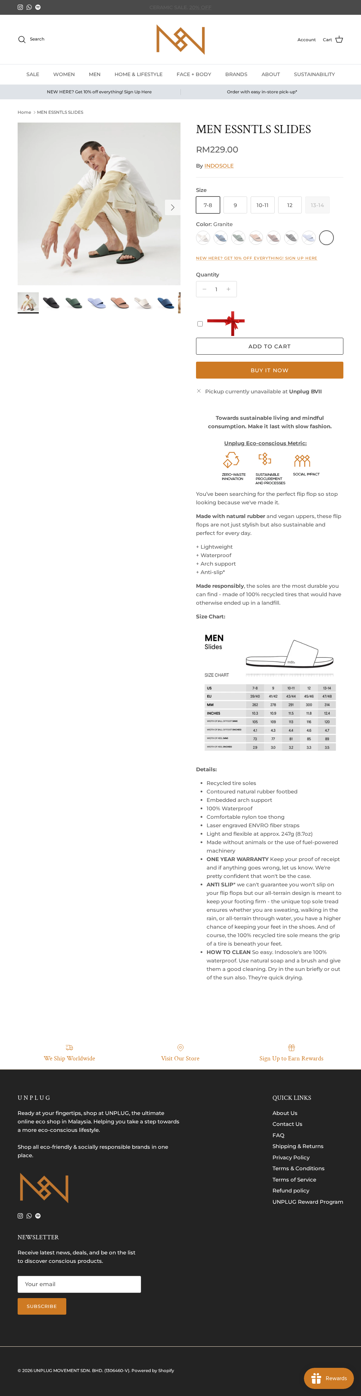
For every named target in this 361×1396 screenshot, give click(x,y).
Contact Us (287, 1124)
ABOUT (271, 74)
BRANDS (236, 74)
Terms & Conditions (299, 1168)
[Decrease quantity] (202, 289)
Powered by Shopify (152, 1370)
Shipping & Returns (298, 1146)
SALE (32, 74)
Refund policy (291, 1190)
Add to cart (270, 346)
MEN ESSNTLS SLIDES (60, 112)
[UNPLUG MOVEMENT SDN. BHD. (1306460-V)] (180, 39)
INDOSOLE (219, 165)
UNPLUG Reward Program (308, 1201)
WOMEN (64, 74)
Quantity (207, 274)
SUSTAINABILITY (314, 74)
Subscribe (42, 1306)
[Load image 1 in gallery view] (99, 204)
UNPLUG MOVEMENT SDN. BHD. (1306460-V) (81, 1370)
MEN (94, 74)
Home (24, 112)
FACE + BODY (194, 74)
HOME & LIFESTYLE (139, 74)
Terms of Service (294, 1179)
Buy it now (270, 370)
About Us (285, 1113)
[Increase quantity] (230, 289)
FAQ (278, 1135)
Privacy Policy (291, 1157)
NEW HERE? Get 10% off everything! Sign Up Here (256, 258)
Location (227, 8)
